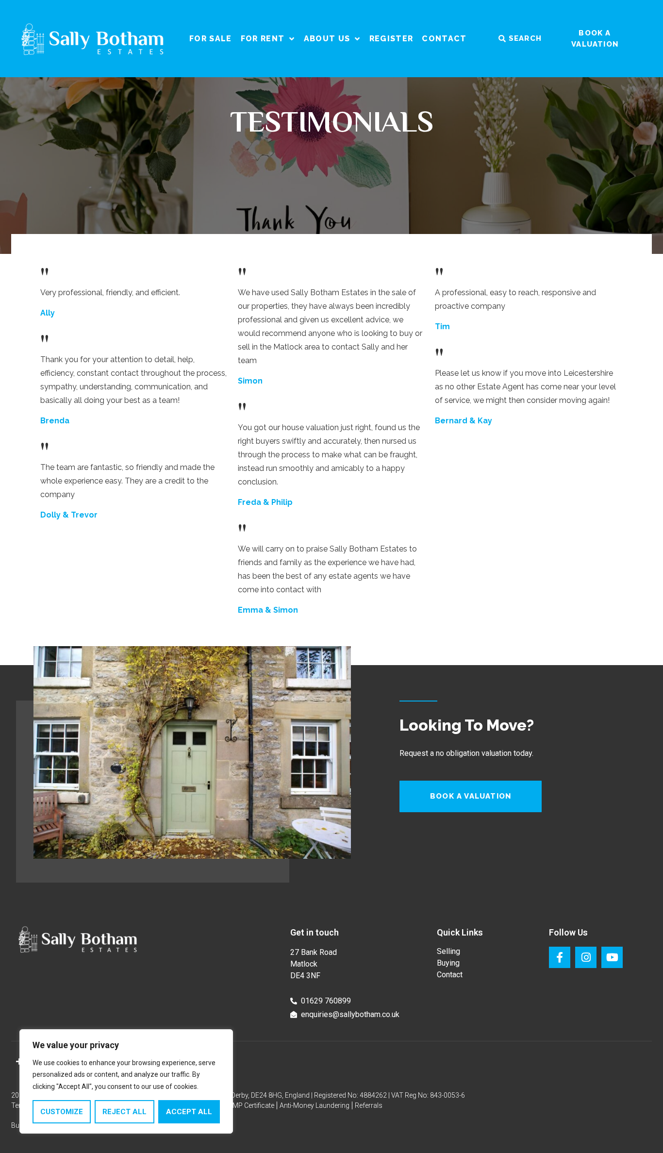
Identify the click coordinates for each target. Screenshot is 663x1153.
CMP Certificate (251, 1105)
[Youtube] (612, 957)
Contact (444, 38)
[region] (126, 1081)
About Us (327, 38)
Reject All (124, 1111)
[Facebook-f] (559, 957)
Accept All (189, 1111)
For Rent (263, 38)
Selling (448, 951)
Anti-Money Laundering (314, 1105)
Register (391, 38)
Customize (61, 1111)
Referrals (368, 1105)
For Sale (210, 38)
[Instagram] (586, 957)
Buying (448, 963)
